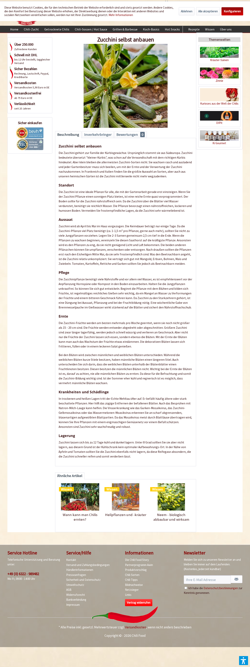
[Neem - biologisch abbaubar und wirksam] (171, 497)
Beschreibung (68, 134)
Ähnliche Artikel (69, 475)
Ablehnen (186, 11)
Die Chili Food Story (137, 560)
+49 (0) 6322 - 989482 (23, 573)
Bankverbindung (76, 599)
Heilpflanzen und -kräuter (125, 514)
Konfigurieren (232, 11)
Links (128, 595)
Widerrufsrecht (75, 595)
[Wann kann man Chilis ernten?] (80, 497)
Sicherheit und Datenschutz (83, 580)
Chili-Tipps (131, 580)
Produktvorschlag (136, 570)
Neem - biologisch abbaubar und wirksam (171, 517)
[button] (243, 660)
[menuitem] (14, 29)
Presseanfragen (76, 575)
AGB (68, 590)
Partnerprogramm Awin (139, 565)
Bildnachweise (134, 585)
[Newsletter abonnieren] (236, 579)
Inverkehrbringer (98, 134)
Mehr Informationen (121, 15)
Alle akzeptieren (208, 11)
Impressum (73, 605)
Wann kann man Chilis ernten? (80, 517)
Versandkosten (135, 627)
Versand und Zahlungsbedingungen (88, 565)
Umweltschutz (75, 585)
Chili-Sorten (132, 575)
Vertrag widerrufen (138, 602)
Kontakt (71, 560)
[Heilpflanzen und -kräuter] (125, 497)
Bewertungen (129, 134)
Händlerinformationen (79, 570)
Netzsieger (132, 590)
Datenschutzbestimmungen (221, 588)
